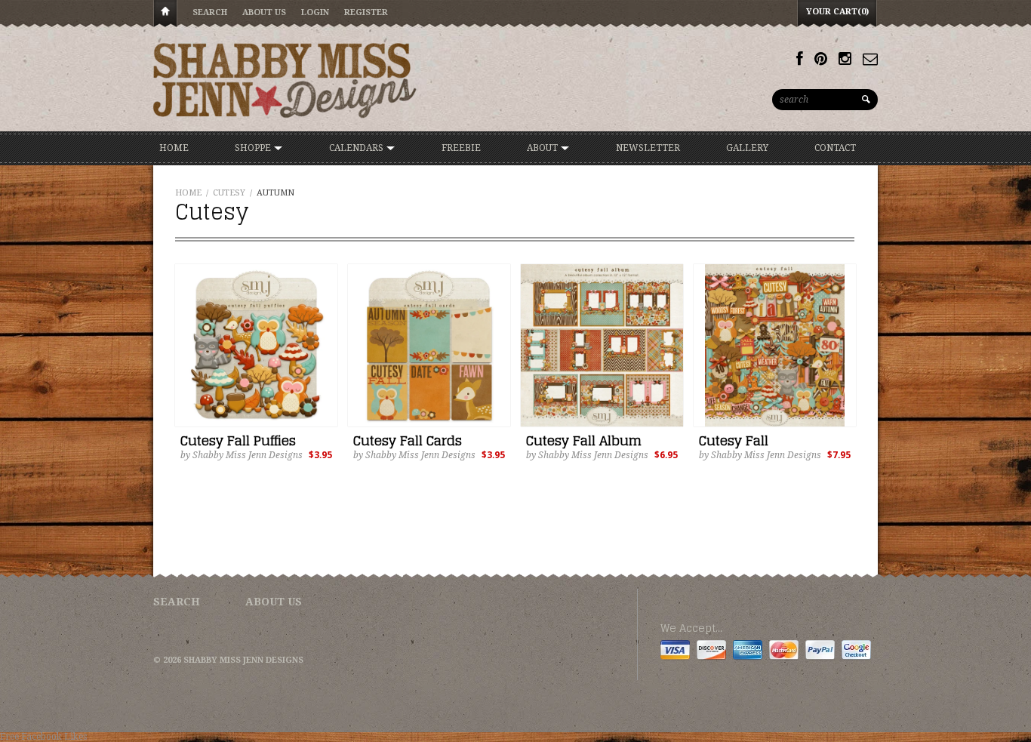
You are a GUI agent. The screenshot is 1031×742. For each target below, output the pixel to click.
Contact (835, 148)
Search (209, 12)
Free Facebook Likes (43, 736)
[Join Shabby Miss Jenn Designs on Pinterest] (820, 58)
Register (366, 12)
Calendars (357, 148)
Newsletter (648, 148)
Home (165, 14)
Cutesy (229, 193)
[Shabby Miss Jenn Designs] (285, 80)
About (543, 148)
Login (315, 12)
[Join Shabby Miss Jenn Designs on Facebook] (799, 58)
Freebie (461, 148)
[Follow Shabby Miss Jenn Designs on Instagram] (845, 58)
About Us (264, 12)
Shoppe (254, 148)
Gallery (747, 148)
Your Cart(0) (837, 12)
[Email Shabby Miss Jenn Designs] (870, 58)
